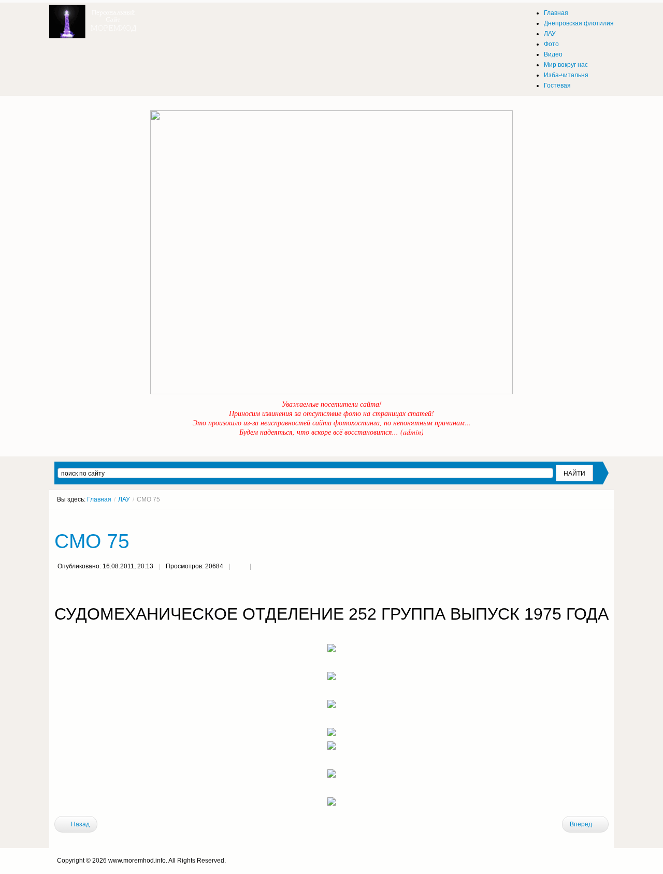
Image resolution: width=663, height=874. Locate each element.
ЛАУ (124, 499)
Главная (99, 499)
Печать (240, 567)
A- (605, 518)
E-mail (260, 567)
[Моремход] (94, 18)
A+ (586, 518)
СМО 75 (91, 541)
